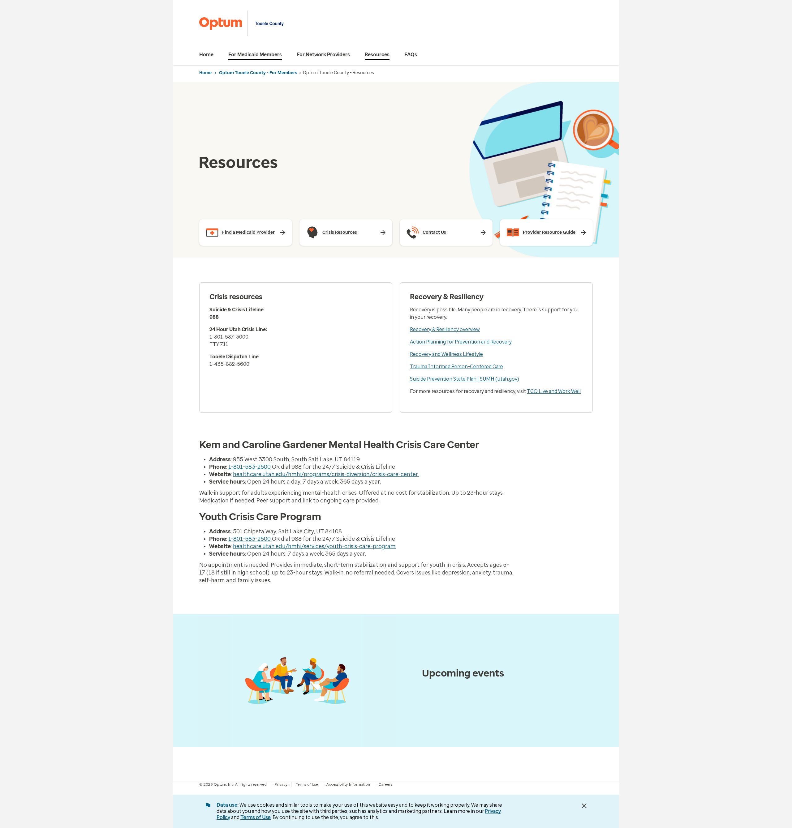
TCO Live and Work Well (554, 391)
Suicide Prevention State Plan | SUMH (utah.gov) (464, 379)
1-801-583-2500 (249, 466)
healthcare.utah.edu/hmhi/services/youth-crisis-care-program (314, 546)
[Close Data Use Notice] (584, 805)
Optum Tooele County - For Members (258, 72)
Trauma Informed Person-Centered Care (456, 366)
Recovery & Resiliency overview (445, 329)
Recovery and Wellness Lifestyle (446, 354)
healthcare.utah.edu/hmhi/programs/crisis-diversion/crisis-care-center (326, 474)
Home (205, 72)
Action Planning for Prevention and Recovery (461, 342)
